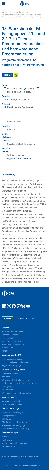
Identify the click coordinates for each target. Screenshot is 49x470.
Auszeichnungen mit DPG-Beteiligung (17, 429)
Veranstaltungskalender (11, 401)
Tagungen (6, 377)
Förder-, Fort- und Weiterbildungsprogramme (20, 383)
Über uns (5, 327)
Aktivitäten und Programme (13, 370)
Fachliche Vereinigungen (12, 359)
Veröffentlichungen (10, 433)
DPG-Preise (6, 419)
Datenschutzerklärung (31, 465)
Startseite (8, 12)
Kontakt (5, 351)
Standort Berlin (8, 348)
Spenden (7, 319)
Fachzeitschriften (9, 446)
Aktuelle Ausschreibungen (12, 412)
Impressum (6, 465)
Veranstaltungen (18, 12)
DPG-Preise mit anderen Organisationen (18, 422)
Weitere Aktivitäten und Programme (16, 393)
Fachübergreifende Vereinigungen (15, 362)
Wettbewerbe (7, 390)
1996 (27, 12)
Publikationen (7, 440)
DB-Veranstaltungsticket (12, 404)
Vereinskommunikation (11, 341)
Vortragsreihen (8, 387)
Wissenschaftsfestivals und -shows (16, 380)
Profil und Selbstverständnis (13, 331)
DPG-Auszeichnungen (11, 408)
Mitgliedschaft (21, 319)
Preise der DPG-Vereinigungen (14, 425)
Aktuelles (5, 437)
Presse (32, 319)
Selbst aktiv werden (10, 374)
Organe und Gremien (10, 335)
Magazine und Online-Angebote (14, 443)
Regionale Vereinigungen (12, 365)
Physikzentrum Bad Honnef (13, 344)
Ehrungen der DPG (9, 416)
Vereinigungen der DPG (11, 355)
